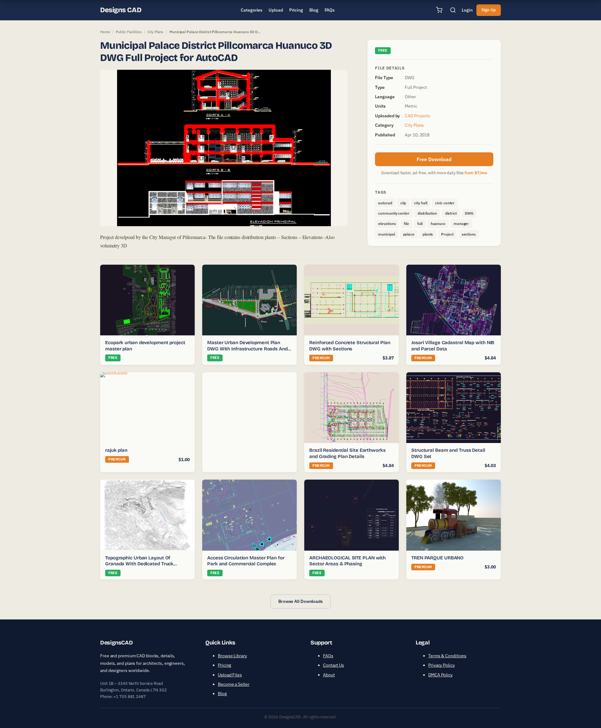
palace (408, 234)
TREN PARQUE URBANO (437, 558)
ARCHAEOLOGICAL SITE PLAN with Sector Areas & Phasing (347, 561)
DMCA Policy (440, 675)
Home (105, 31)
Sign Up (488, 10)
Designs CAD (120, 10)
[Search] (453, 10)
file (406, 223)
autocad (385, 203)
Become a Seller (233, 684)
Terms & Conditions (447, 656)
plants (428, 234)
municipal (386, 234)
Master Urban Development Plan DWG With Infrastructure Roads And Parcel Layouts (247, 349)
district (451, 213)
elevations (387, 223)
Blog (222, 693)
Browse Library (232, 656)
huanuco (438, 223)
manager (461, 223)
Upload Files (230, 675)
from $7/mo (476, 173)
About (329, 675)
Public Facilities (128, 31)
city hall (420, 203)
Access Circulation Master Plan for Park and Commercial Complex (246, 561)
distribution (427, 213)
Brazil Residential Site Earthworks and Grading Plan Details (347, 453)
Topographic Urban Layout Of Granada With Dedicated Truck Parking (139, 564)
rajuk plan (116, 450)
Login (467, 10)
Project (447, 234)
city (403, 203)
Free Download (434, 159)
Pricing (224, 665)
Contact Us (333, 665)
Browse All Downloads (300, 601)
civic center (445, 203)
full (420, 223)
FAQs (328, 656)
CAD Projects (417, 116)
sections (469, 234)
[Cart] (439, 10)
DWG (469, 213)
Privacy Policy (441, 665)
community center (393, 213)
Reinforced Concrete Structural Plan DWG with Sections (349, 346)
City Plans (155, 31)
